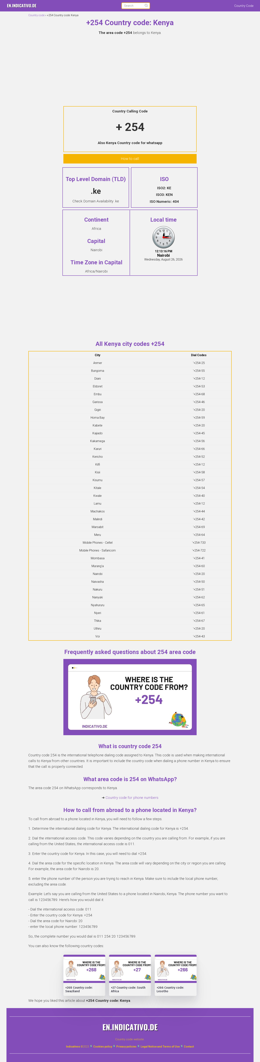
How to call (130, 158)
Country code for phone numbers (132, 797)
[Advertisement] (130, 66)
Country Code (244, 6)
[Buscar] (146, 5)
